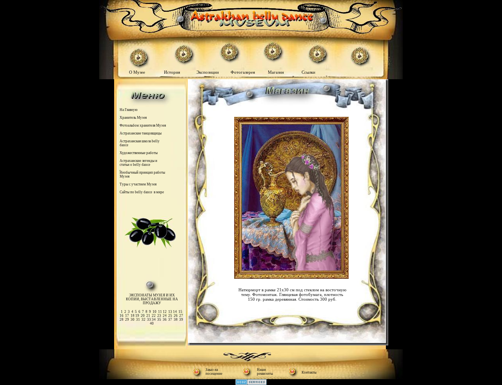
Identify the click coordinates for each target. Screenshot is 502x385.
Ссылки (307, 72)
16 (122, 316)
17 (127, 316)
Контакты (309, 372)
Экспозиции (208, 72)
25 (170, 316)
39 (181, 319)
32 (144, 319)
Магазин (276, 72)
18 (133, 316)
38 (176, 319)
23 (159, 316)
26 (176, 316)
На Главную (129, 110)
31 (138, 319)
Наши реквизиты (265, 372)
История (172, 72)
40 (152, 323)
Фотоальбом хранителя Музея (143, 125)
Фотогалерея (244, 72)
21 (148, 316)
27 (181, 316)
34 (154, 319)
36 (165, 319)
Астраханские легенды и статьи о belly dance (138, 163)
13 (170, 312)
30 (133, 319)
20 (143, 316)
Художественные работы (139, 153)
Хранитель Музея (133, 118)
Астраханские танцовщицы (141, 133)
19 (137, 316)
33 (149, 319)
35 (159, 319)
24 (165, 316)
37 (170, 319)
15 (180, 312)
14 (175, 312)
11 (160, 312)
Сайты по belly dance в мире (142, 192)
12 (165, 312)
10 (154, 312)
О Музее (137, 72)
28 (122, 319)
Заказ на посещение (214, 372)
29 (127, 319)
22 (154, 316)
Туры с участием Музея (138, 184)
